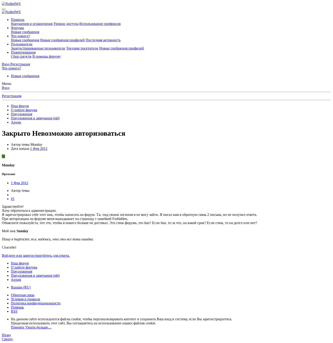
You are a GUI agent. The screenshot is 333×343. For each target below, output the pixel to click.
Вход (6, 88)
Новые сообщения (25, 32)
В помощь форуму (46, 56)
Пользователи (21, 44)
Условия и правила (25, 299)
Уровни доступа (65, 24)
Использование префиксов (100, 24)
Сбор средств (21, 56)
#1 (12, 199)
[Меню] (3, 9)
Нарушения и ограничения (32, 24)
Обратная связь (22, 295)
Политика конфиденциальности (35, 303)
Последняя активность (103, 40)
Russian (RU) (21, 287)
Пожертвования (23, 52)
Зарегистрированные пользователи (38, 48)
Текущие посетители (82, 48)
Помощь (17, 307)
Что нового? (20, 36)
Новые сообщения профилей (62, 40)
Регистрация (11, 96)
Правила (17, 20)
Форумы (17, 28)
